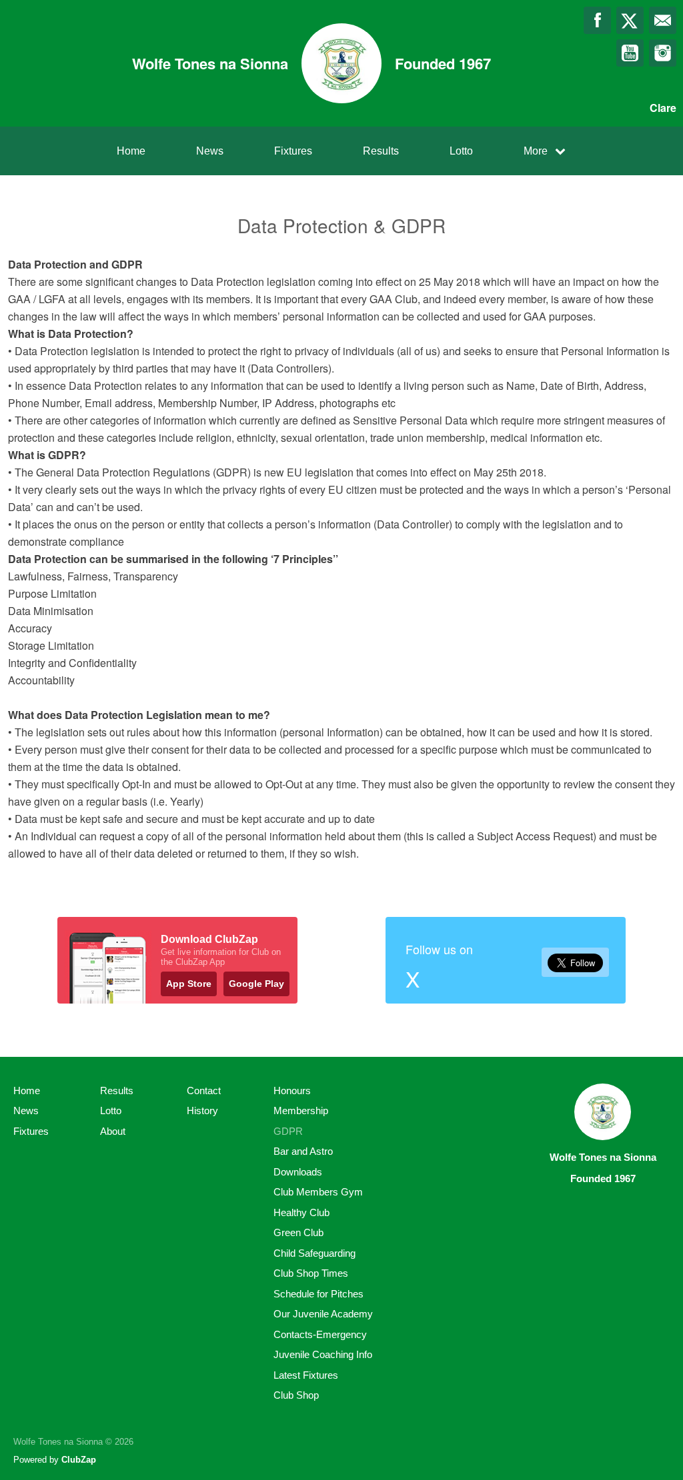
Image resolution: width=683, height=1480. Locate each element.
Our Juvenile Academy (323, 1313)
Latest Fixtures (305, 1375)
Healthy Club (301, 1212)
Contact (204, 1090)
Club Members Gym (318, 1191)
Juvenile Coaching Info (322, 1354)
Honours (292, 1090)
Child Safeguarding (314, 1253)
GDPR (288, 1131)
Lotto (461, 151)
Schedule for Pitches (318, 1293)
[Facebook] (597, 20)
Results (381, 151)
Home (131, 151)
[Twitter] (630, 20)
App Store (188, 983)
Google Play (256, 983)
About (112, 1131)
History (202, 1110)
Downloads (297, 1171)
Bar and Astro (303, 1151)
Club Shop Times (310, 1273)
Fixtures (293, 151)
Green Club (298, 1232)
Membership (300, 1110)
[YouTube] (630, 53)
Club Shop (296, 1395)
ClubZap (78, 1460)
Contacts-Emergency (320, 1334)
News (209, 151)
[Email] (662, 20)
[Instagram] (662, 53)
